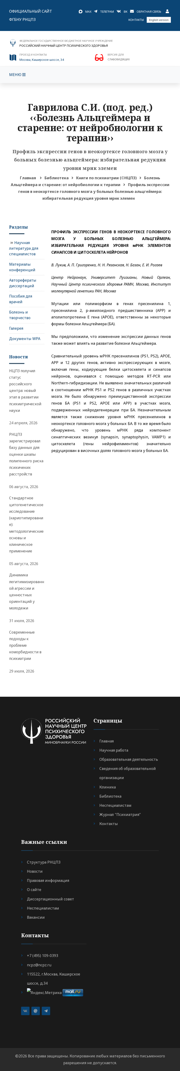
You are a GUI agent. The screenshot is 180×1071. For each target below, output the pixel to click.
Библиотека (57, 177)
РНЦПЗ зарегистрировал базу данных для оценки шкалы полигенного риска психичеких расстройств (26, 454)
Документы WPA (24, 338)
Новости (35, 871)
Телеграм (107, 12)
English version (159, 20)
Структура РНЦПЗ (43, 862)
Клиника (107, 787)
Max (88, 12)
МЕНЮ (15, 74)
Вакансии (36, 917)
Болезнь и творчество (19, 315)
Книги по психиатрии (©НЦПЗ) (106, 177)
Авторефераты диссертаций (22, 283)
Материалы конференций (22, 267)
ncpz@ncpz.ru (39, 965)
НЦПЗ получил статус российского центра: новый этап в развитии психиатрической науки (25, 390)
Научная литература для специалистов (23, 248)
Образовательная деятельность (128, 759)
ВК (125, 12)
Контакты (136, 20)
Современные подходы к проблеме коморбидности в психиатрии (25, 645)
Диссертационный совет (50, 899)
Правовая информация (48, 880)
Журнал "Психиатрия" (120, 814)
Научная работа (113, 750)
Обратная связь (149, 12)
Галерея (16, 328)
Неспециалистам (115, 805)
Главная (28, 177)
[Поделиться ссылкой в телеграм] (46, 1011)
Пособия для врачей (20, 299)
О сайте (34, 889)
